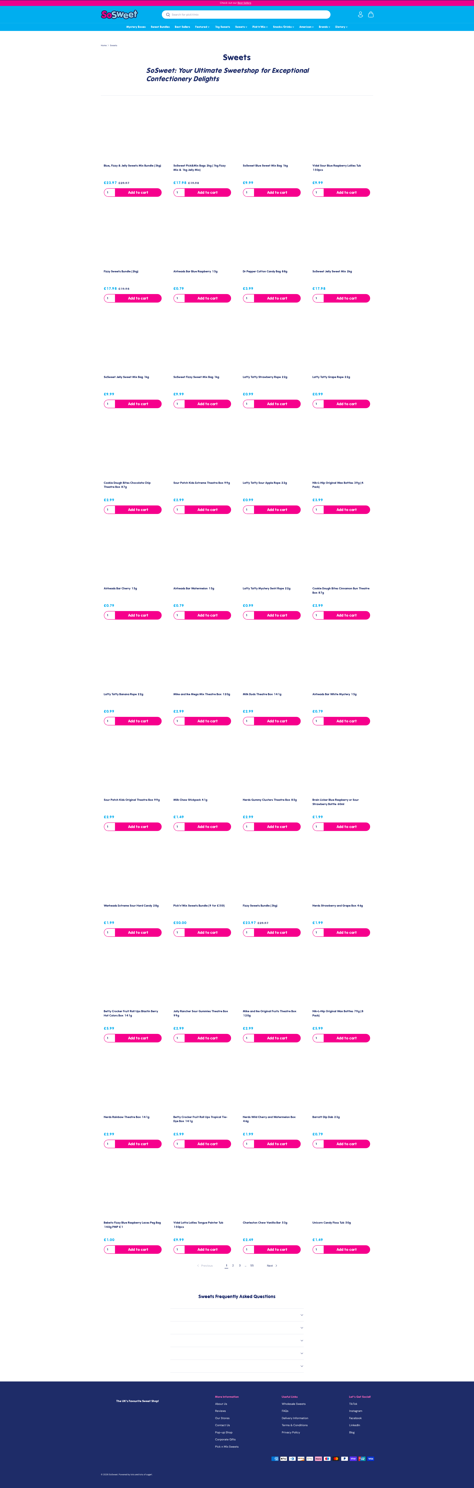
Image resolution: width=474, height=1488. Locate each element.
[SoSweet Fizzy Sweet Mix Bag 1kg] (202, 343)
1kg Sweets (222, 26)
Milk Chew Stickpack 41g (190, 800)
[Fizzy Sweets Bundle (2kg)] (133, 237)
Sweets (241, 26)
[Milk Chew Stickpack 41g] (202, 766)
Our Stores (222, 1418)
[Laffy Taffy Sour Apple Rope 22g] (272, 449)
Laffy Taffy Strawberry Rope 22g (265, 377)
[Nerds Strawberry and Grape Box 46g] (341, 872)
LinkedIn (354, 1425)
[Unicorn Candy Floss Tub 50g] (341, 1189)
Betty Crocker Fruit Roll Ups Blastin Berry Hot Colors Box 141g (131, 1013)
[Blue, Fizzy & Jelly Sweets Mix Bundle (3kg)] (133, 132)
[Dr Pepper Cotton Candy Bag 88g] (272, 237)
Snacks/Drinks (284, 26)
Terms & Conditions (295, 1425)
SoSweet (113, 1474)
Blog (352, 1432)
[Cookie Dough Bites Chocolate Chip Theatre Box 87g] (133, 449)
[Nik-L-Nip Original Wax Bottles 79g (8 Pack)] (341, 977)
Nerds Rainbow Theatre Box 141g (126, 1117)
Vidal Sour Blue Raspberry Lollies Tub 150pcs (337, 168)
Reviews (220, 1411)
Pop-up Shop (223, 1432)
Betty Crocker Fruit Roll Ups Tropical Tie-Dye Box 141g (200, 1119)
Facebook (355, 1418)
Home (104, 45)
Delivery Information (295, 1418)
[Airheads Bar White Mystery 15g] (341, 660)
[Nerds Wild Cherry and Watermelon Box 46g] (272, 1083)
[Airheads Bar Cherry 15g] (133, 555)
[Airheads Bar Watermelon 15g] (202, 555)
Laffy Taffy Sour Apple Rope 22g (265, 483)
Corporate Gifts (225, 1439)
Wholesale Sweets (294, 1404)
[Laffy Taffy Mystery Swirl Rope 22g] (272, 555)
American (306, 26)
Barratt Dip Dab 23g (326, 1117)
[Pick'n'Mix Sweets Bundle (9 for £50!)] (202, 872)
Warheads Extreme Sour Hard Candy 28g (131, 905)
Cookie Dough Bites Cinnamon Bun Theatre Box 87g (341, 590)
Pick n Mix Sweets (227, 1447)
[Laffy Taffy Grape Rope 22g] (341, 343)
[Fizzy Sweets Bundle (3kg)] (272, 872)
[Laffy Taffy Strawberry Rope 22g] (272, 343)
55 (252, 1265)
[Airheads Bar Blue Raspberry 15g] (202, 237)
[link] (205, 1265)
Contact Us (222, 1425)
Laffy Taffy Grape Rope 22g (331, 377)
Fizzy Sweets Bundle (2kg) (121, 271)
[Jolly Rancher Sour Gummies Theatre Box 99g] (202, 977)
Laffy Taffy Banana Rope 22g (123, 694)
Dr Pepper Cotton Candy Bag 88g (265, 271)
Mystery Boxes (136, 26)
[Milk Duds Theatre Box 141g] (272, 660)
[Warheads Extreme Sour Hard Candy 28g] (133, 872)
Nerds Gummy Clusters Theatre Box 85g (270, 800)
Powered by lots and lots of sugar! (135, 1474)
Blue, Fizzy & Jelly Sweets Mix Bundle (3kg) (132, 165)
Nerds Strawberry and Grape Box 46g (338, 905)
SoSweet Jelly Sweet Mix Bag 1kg (126, 377)
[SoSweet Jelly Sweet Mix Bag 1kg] (133, 343)
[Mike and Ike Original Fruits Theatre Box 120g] (272, 977)
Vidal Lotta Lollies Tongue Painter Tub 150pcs (198, 1225)
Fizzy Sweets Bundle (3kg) (260, 905)
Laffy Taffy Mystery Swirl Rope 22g (267, 588)
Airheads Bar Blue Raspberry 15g (195, 271)
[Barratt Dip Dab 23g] (341, 1083)
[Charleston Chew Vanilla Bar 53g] (272, 1189)
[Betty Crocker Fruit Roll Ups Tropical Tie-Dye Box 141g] (202, 1083)
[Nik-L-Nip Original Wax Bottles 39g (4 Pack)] (341, 449)
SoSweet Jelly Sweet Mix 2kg (332, 271)
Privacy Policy (291, 1432)
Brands (325, 26)
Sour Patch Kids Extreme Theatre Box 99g (201, 483)
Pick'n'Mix (260, 26)
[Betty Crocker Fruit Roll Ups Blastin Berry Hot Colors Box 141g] (133, 977)
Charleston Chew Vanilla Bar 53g (265, 1222)
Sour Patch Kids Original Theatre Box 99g (132, 800)
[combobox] (246, 14)
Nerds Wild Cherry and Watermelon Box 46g (269, 1119)
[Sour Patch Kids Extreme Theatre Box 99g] (202, 449)
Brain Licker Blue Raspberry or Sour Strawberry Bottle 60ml (336, 802)
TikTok (353, 1404)
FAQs (285, 1411)
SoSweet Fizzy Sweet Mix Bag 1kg (196, 377)
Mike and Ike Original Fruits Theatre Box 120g (269, 1013)
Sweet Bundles (160, 26)
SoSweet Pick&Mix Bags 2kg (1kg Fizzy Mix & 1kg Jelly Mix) (199, 168)
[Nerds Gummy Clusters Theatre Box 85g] (272, 766)
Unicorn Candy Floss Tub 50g (332, 1222)
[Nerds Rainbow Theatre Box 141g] (133, 1083)
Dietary (342, 26)
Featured (202, 26)
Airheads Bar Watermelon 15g (193, 588)
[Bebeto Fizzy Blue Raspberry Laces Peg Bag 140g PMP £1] (133, 1189)
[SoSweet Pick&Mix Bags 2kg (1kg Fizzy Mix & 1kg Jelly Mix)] (202, 132)
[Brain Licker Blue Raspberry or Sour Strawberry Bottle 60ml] (341, 766)
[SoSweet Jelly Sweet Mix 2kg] (341, 237)
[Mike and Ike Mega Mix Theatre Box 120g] (202, 660)
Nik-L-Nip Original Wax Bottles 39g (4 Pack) (338, 485)
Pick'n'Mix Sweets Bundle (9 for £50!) (199, 905)
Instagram (355, 1411)
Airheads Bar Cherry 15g (120, 588)
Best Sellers (244, 2)
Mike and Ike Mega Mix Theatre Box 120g (201, 694)
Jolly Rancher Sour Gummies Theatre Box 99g (200, 1013)
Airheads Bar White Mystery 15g (335, 694)
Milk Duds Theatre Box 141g (262, 694)
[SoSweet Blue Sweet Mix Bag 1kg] (272, 132)
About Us (221, 1404)
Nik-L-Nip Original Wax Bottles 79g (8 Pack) (338, 1013)
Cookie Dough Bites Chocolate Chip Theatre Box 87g (127, 485)
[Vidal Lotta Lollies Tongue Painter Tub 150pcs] (202, 1189)
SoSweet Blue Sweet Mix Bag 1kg (265, 165)
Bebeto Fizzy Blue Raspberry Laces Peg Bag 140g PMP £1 (132, 1225)
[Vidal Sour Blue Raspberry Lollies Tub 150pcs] (341, 132)
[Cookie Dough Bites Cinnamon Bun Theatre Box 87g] (341, 555)
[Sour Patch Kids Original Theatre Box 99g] (133, 766)
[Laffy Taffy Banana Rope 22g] (133, 660)
